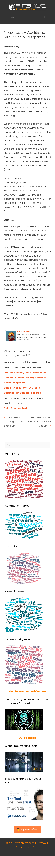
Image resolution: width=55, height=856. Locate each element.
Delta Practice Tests (16, 408)
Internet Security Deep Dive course (25, 372)
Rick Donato (24, 331)
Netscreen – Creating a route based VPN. (13, 421)
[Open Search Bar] (45, 17)
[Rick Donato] (11, 341)
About (35, 847)
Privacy (42, 843)
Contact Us (22, 847)
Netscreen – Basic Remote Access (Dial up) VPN (39, 421)
